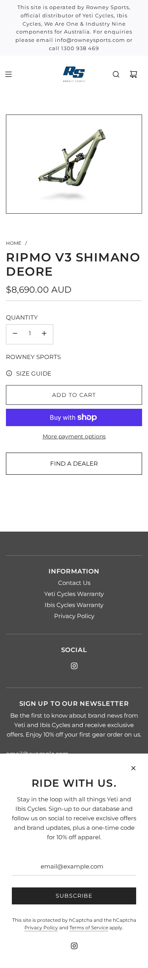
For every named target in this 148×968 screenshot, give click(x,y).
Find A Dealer (74, 463)
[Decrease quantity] (15, 334)
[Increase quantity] (44, 334)
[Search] (116, 74)
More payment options (74, 436)
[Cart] (133, 74)
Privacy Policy (41, 927)
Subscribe (74, 895)
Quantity (22, 317)
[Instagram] (74, 666)
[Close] (133, 768)
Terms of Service (88, 927)
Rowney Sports (33, 357)
